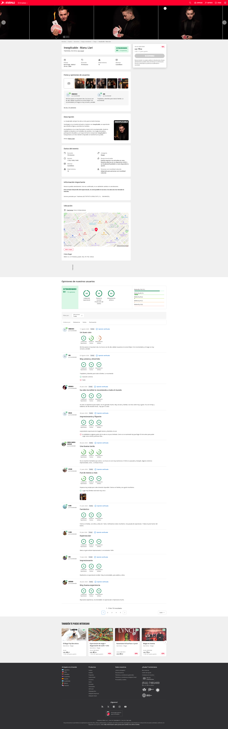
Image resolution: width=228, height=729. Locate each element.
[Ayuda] (218, 3)
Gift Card (91, 688)
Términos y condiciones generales (124, 675)
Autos (90, 682)
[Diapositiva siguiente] (165, 642)
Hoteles (91, 672)
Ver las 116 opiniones (70, 107)
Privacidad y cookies (120, 679)
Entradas (64, 41)
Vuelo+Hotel (92, 677)
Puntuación (92, 322)
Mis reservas (145, 670)
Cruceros (91, 679)
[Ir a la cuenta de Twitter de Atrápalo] (108, 707)
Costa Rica (67, 676)
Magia (95, 41)
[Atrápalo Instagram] (120, 707)
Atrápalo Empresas (94, 693)
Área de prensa (119, 672)
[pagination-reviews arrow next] (124, 612)
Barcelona (76, 41)
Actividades (92, 686)
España (70, 41)
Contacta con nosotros (148, 675)
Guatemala (67, 681)
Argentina (66, 669)
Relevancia (76, 322)
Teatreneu (70, 210)
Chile (65, 672)
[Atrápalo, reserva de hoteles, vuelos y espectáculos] (8, 3)
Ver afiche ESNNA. (134, 724)
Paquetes (91, 675)
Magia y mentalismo (86, 41)
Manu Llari (71, 138)
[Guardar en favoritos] (165, 8)
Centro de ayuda (146, 672)
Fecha (84, 322)
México (66, 683)
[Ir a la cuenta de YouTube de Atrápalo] (125, 707)
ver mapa (81, 51)
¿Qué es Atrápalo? (120, 670)
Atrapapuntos (92, 691)
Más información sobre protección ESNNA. (116, 724)
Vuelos (90, 670)
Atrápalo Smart (93, 695)
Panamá (66, 685)
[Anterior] (3, 22)
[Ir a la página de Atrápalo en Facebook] (114, 707)
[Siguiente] (224, 22)
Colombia (66, 674)
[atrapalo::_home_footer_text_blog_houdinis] (103, 707)
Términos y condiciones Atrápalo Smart (125, 677)
